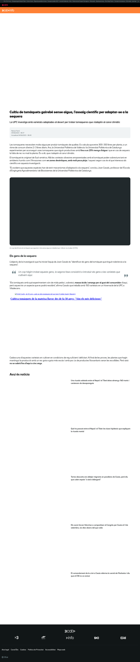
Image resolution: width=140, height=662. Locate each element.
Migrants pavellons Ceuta (40, 1)
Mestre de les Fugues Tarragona (80, 1)
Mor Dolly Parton (109, 1)
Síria (70, 1)
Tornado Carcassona (119, 1)
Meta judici (92, 1)
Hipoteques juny (100, 1)
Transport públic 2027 (53, 1)
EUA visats (128, 1)
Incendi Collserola (63, 1)
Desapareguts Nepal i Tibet (19, 1)
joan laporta (135, 1)
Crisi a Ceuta (30, 1)
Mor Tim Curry (7, 1)
